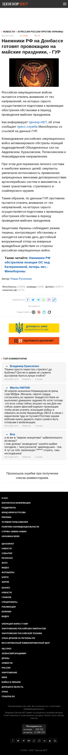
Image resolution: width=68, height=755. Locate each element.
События (7, 553)
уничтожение (9, 672)
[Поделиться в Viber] (49, 299)
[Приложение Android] (45, 741)
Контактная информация (16, 503)
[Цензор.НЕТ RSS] (55, 741)
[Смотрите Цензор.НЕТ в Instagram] (39, 741)
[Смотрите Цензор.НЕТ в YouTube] (29, 741)
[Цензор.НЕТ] (15, 5)
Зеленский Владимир (14, 653)
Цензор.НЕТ (38, 122)
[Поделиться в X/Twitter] (33, 299)
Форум (5, 582)
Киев (4, 677)
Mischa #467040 (20, 387)
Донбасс (54, 286)
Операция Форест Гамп (15, 624)
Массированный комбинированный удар (26, 643)
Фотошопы (8, 572)
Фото (4, 563)
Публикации (9, 607)
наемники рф (13, 290)
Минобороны (13, 286)
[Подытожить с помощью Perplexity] (44, 311)
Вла (12, 434)
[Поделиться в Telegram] (38, 299)
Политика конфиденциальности (20, 527)
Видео (5, 568)
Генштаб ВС (8, 696)
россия (6, 668)
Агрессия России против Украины (40, 31)
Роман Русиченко (21, 278)
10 (39, 36)
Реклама (6, 517)
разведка (35, 286)
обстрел (6, 649)
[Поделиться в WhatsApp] (44, 299)
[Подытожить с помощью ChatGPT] (33, 311)
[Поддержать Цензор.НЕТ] (34, 341)
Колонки (6, 612)
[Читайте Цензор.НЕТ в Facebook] (13, 741)
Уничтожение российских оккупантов (24, 628)
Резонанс (7, 558)
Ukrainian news (10, 536)
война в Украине (11, 682)
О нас (5, 498)
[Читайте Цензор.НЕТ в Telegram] (23, 741)
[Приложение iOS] (50, 741)
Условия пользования (15, 522)
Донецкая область (12, 687)
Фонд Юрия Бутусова (14, 512)
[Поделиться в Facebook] (28, 299)
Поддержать (9, 508)
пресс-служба (27, 126)
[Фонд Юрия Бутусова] (34, 328)
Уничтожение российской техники (22, 633)
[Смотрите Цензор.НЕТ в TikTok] (34, 741)
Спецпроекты (9, 602)
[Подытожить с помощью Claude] (39, 311)
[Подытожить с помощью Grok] (49, 311)
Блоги (5, 577)
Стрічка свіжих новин (14, 531)
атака (5, 692)
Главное (6, 597)
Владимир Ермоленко (24, 366)
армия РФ (7, 663)
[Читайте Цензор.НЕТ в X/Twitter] (18, 741)
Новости (9, 31)
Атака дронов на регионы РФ (18, 638)
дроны (5, 658)
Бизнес (6, 588)
